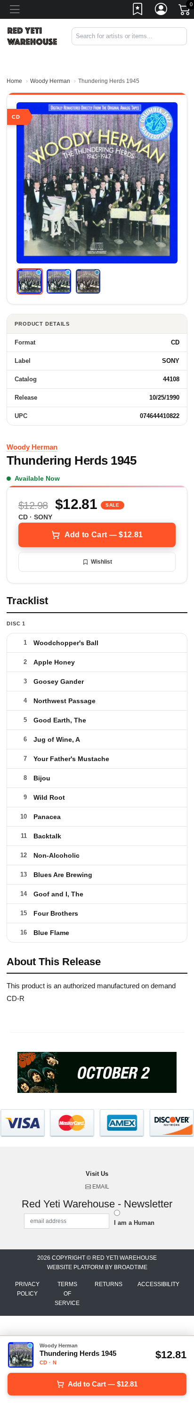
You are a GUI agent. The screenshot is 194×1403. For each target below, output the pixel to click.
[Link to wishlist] (138, 11)
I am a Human (134, 1222)
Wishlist (101, 561)
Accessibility (158, 1284)
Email (100, 1186)
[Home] (32, 35)
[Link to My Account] (161, 11)
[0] (185, 11)
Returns (108, 1284)
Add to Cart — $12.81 (104, 535)
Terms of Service (67, 1293)
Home (14, 81)
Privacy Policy (27, 1289)
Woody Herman (50, 81)
